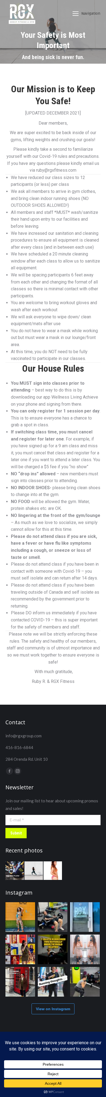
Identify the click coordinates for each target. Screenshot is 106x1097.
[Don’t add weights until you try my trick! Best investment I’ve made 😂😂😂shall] (52, 917)
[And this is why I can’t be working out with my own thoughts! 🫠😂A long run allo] (52, 982)
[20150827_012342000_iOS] (53, 870)
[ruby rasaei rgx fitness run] (33, 870)
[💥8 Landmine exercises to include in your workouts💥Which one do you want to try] (85, 982)
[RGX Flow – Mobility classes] (14, 870)
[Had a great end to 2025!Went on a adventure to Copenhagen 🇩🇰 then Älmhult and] (20, 982)
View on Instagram (53, 1009)
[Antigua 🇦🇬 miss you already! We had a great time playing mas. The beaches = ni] (20, 917)
